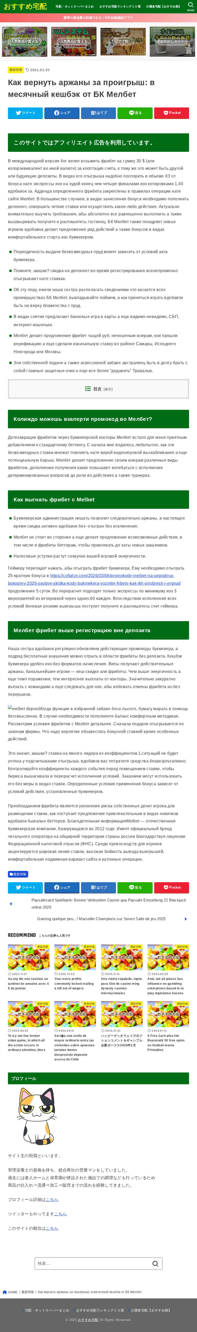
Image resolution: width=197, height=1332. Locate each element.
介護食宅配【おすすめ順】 (163, 6)
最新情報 (15, 70)
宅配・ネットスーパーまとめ (75, 6)
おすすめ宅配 (25, 6)
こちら (52, 1199)
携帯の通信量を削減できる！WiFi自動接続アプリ (98, 17)
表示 (108, 389)
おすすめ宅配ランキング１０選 (120, 6)
